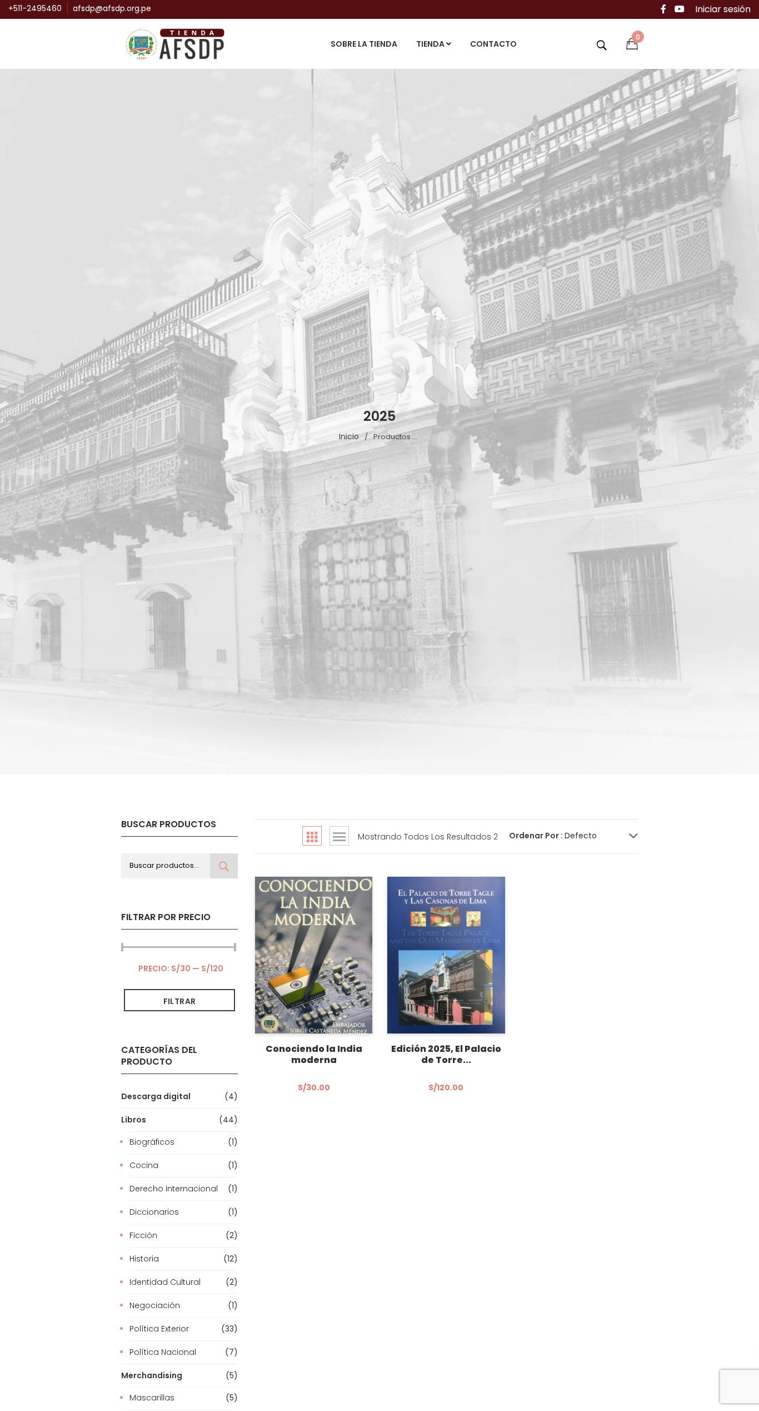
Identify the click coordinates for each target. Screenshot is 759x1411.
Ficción (143, 1235)
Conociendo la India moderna (314, 1054)
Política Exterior (159, 1328)
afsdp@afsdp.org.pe (112, 8)
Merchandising (151, 1375)
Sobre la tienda (364, 43)
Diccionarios (154, 1212)
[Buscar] (224, 865)
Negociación (154, 1305)
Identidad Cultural (165, 1282)
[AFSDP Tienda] (179, 43)
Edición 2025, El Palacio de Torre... (446, 1054)
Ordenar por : (536, 835)
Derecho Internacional (173, 1188)
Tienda (431, 43)
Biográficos (151, 1141)
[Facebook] (663, 9)
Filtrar (179, 1001)
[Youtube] (680, 9)
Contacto (493, 43)
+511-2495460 (35, 8)
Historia (144, 1258)
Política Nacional (162, 1352)
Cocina (143, 1165)
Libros (133, 1119)
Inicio (349, 436)
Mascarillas (151, 1397)
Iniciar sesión (723, 9)
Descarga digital (156, 1096)
